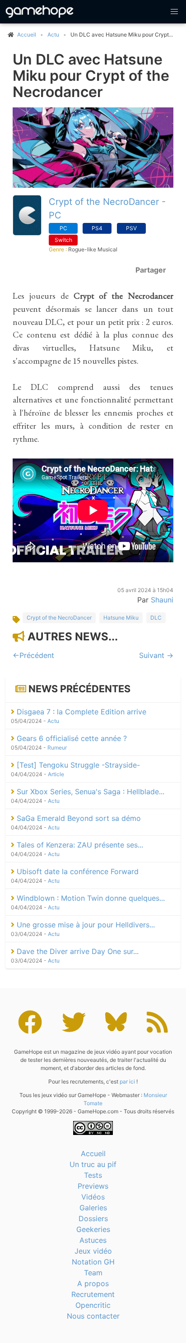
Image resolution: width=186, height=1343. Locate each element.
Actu (53, 34)
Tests (93, 1175)
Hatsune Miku (121, 617)
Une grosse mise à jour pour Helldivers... (84, 924)
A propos (93, 1283)
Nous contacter (93, 1315)
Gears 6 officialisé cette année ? (70, 738)
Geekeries (93, 1229)
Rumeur (57, 747)
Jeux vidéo (93, 1250)
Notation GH (93, 1261)
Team (93, 1272)
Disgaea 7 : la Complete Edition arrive (80, 711)
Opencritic (93, 1305)
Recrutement (93, 1294)
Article (56, 774)
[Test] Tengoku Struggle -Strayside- (77, 764)
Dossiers (93, 1218)
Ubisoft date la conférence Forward (76, 871)
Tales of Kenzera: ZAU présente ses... (78, 844)
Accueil (93, 1153)
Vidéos (93, 1196)
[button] (174, 11)
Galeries (93, 1207)
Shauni (162, 599)
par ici (127, 1081)
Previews (93, 1185)
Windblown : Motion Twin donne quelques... (89, 898)
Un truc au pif (93, 1164)
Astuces (93, 1240)
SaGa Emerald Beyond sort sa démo (77, 818)
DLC (156, 617)
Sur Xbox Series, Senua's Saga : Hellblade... (89, 791)
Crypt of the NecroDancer (59, 617)
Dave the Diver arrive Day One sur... (76, 951)
